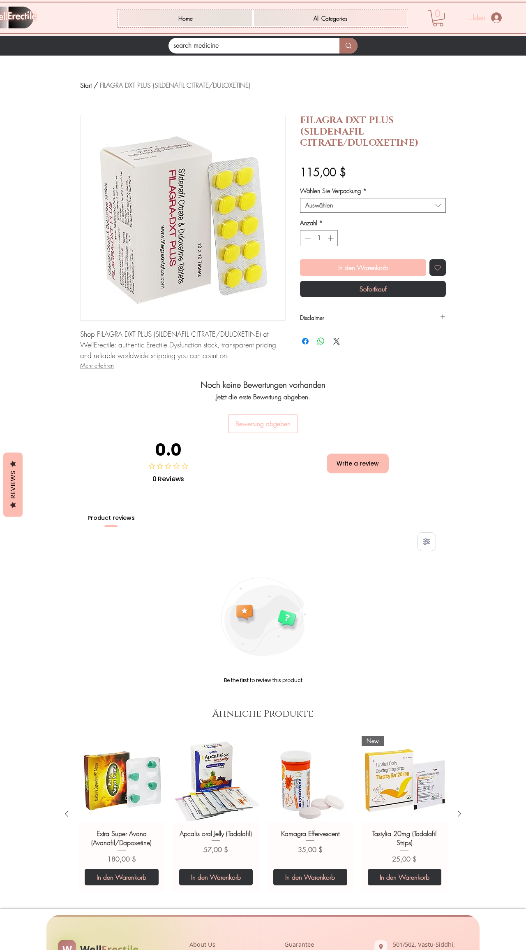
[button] (330, 18)
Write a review (358, 463)
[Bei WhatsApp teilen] (321, 341)
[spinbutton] (319, 238)
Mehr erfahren (97, 365)
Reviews (13, 485)
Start (86, 85)
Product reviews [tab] (111, 518)
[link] (438, 18)
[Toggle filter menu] (426, 541)
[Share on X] (336, 341)
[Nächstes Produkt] (459, 814)
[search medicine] (348, 46)
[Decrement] (306, 238)
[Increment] (331, 238)
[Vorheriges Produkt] (67, 814)
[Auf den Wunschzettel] (437, 267)
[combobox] (373, 205)
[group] (263, 814)
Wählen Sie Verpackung (333, 191)
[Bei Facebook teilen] (305, 341)
